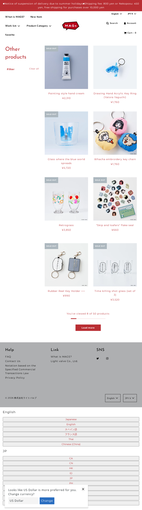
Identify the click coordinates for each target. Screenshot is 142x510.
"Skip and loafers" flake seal (115, 225)
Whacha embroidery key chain (115, 159)
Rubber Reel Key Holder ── (66, 291)
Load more (88, 327)
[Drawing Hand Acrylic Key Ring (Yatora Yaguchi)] (115, 67)
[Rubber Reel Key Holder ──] (66, 265)
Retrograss (66, 225)
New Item (36, 16)
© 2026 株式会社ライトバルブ (21, 398)
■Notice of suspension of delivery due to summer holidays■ (44, 3)
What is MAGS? (14, 16)
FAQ (8, 356)
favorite (10, 34)
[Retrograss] (66, 199)
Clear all (34, 68)
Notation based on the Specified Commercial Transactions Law (20, 369)
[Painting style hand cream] (66, 67)
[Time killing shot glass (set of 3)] (115, 265)
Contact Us (12, 361)
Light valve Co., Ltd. (64, 361)
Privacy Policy (15, 377)
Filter (11, 69)
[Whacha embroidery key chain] (115, 133)
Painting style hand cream (66, 93)
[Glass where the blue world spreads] (66, 133)
